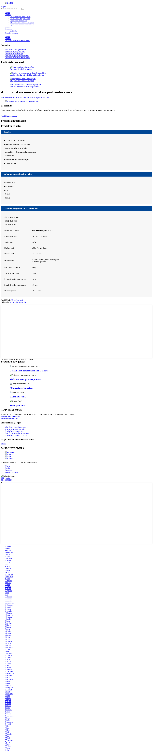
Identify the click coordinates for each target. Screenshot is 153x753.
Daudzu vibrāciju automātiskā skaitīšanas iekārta (27, 75)
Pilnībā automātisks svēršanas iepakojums (24, 87)
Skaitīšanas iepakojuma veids (20, 17)
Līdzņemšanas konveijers (18, 302)
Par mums (8, 29)
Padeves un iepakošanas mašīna (21, 69)
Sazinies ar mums (11, 33)
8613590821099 (7, 480)
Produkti (8, 15)
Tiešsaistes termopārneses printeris (25, 379)
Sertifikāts (13, 31)
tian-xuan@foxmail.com (9, 418)
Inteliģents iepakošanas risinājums (22, 23)
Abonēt (3, 444)
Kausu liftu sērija (17, 300)
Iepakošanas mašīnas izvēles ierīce (22, 25)
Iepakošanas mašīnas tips (18, 21)
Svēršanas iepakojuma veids (20, 19)
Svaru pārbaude (17, 405)
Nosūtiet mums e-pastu (9, 116)
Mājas (7, 13)
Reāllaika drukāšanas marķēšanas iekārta (29, 371)
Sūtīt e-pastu (5, 478)
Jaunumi (8, 27)
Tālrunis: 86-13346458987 (10, 416)
